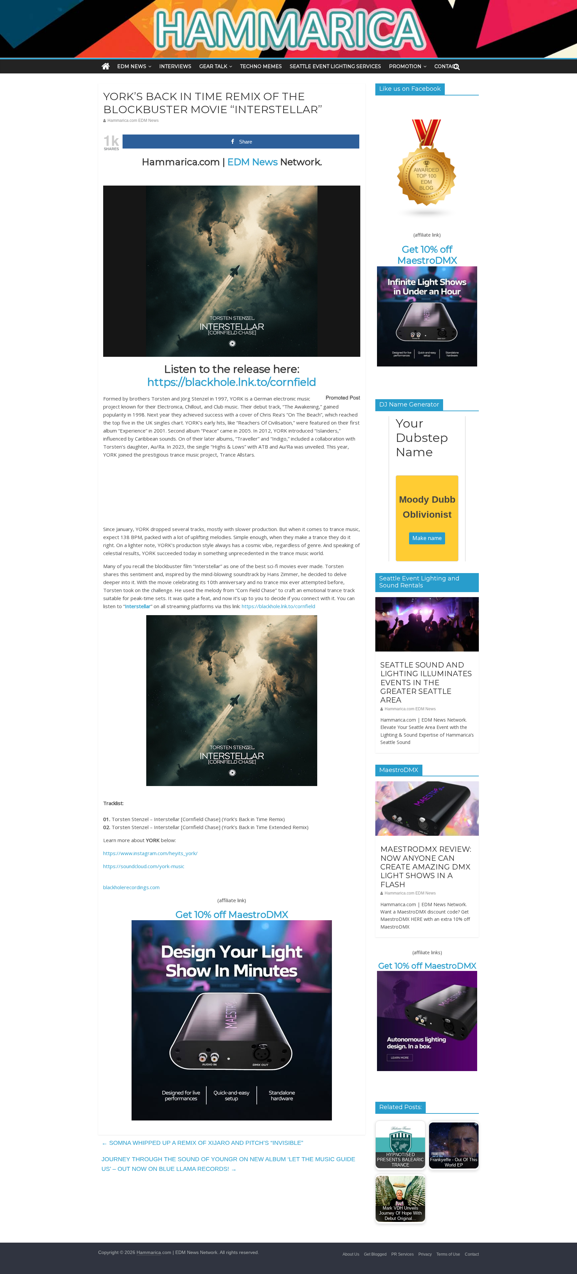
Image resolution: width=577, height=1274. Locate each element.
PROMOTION (405, 66)
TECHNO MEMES (261, 66)
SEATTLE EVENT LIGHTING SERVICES (335, 66)
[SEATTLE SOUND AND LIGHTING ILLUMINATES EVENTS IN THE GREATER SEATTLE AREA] (427, 600)
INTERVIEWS (175, 66)
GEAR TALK (213, 66)
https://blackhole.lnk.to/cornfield (231, 382)
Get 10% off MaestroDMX (232, 914)
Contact (472, 1254)
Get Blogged (375, 1254)
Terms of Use (448, 1254)
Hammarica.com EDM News (133, 120)
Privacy (425, 1254)
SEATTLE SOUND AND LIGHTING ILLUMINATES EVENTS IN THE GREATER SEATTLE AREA (426, 683)
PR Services (402, 1254)
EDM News (252, 162)
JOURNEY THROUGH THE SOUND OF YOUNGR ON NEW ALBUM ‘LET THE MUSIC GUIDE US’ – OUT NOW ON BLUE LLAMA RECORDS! (228, 1164)
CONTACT (446, 66)
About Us (351, 1254)
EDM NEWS (131, 66)
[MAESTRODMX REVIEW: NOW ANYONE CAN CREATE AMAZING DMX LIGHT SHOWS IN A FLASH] (427, 785)
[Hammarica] (288, 4)
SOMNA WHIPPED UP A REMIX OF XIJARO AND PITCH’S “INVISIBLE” (202, 1142)
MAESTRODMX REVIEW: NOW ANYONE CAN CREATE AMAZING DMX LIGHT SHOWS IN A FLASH (425, 867)
